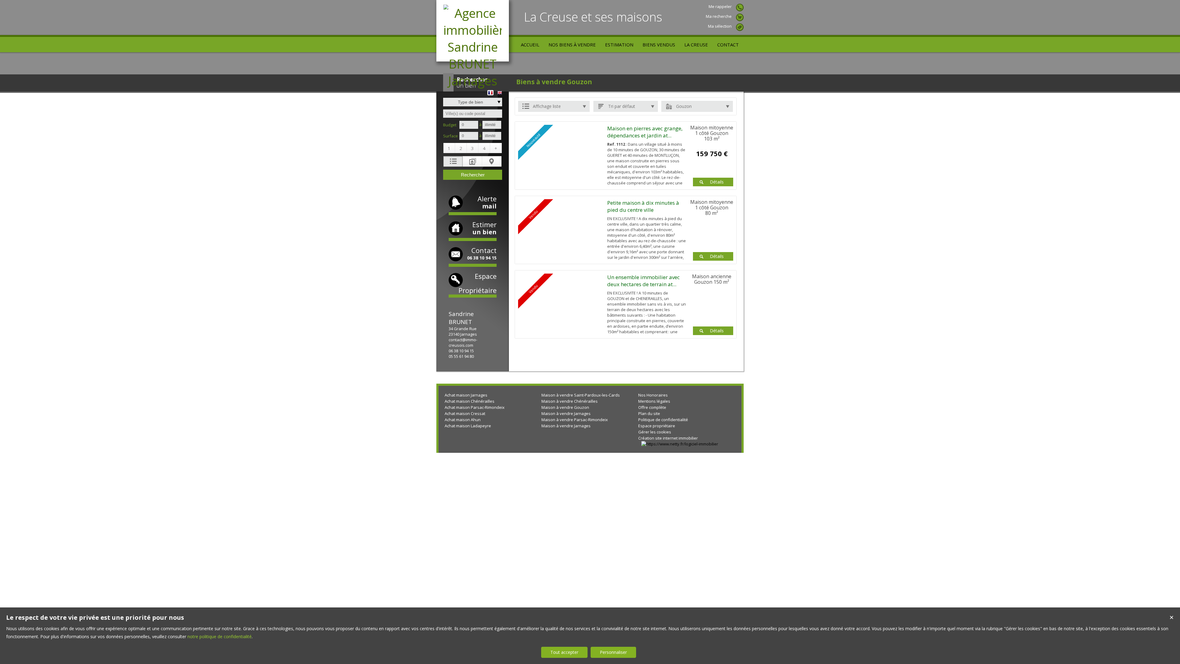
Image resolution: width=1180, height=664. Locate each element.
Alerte (487, 202)
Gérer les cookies (654, 432)
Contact (482, 253)
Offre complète (652, 407)
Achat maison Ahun (463, 419)
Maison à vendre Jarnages (566, 413)
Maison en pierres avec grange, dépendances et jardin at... (644, 132)
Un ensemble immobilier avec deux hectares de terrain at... (643, 281)
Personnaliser (613, 652)
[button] (449, 148)
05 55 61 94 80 (461, 356)
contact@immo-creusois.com (463, 342)
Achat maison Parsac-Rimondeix (475, 407)
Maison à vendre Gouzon (565, 407)
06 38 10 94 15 (461, 351)
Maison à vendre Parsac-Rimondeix (574, 419)
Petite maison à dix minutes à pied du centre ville (643, 206)
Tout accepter (564, 652)
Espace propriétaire (656, 426)
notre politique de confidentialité (219, 636)
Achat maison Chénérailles (469, 401)
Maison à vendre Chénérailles (569, 401)
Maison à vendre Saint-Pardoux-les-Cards (580, 395)
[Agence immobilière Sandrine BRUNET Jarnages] (472, 80)
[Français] (490, 90)
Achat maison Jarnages (466, 395)
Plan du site (649, 413)
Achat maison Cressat (465, 413)
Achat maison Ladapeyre (468, 426)
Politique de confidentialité (663, 419)
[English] (500, 90)
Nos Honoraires (653, 395)
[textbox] (472, 113)
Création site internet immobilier (668, 438)
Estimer (484, 228)
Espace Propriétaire (477, 283)
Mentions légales (654, 401)
